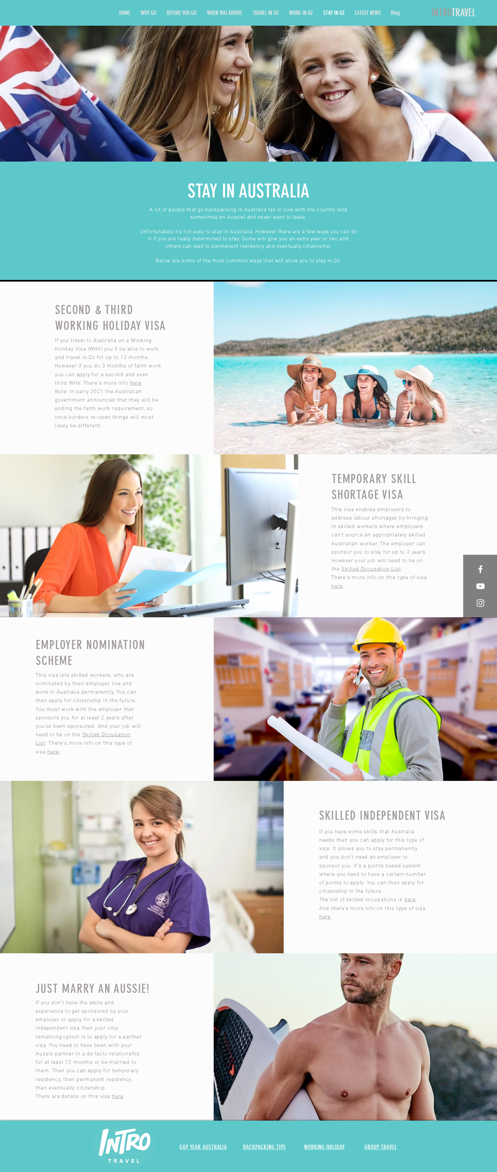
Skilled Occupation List (371, 569)
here (135, 383)
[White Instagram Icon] (480, 603)
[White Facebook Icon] (480, 569)
